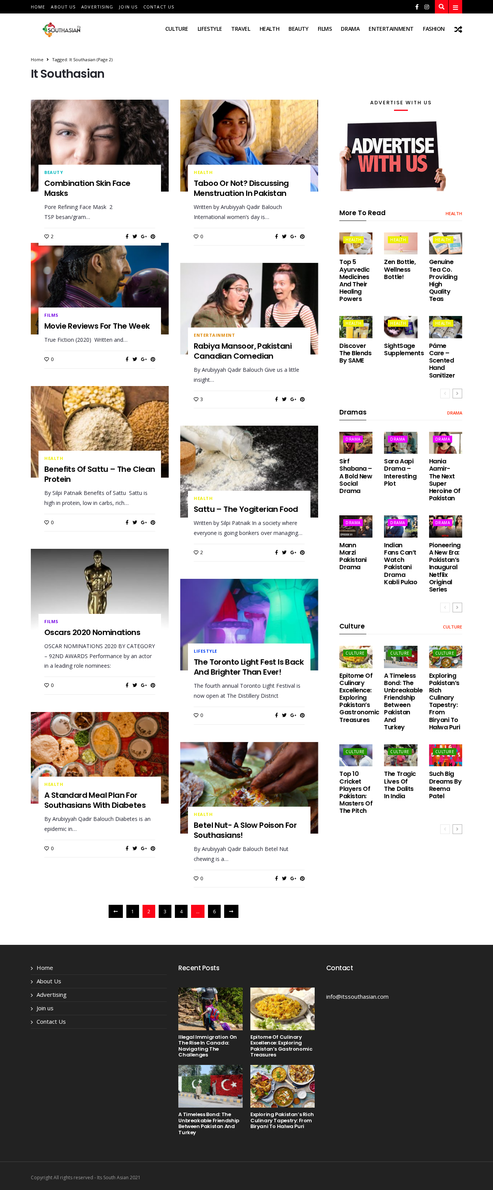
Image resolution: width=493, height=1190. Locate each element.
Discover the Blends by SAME (355, 353)
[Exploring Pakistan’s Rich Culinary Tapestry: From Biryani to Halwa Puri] (445, 657)
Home (38, 7)
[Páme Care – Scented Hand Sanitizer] (445, 327)
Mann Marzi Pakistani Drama (353, 556)
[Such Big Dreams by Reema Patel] (445, 755)
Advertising (97, 7)
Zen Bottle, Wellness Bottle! (400, 269)
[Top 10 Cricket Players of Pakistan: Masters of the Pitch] (355, 755)
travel (240, 28)
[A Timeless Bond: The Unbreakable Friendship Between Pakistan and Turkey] (400, 657)
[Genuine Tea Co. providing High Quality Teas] (445, 243)
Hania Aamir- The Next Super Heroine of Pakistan (445, 480)
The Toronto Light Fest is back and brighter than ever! (249, 667)
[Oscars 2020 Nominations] (100, 594)
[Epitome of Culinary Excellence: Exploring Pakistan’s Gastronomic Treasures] (355, 657)
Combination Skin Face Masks (87, 188)
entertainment (391, 28)
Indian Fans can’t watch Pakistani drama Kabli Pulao (400, 564)
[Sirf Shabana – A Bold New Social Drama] (355, 443)
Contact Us (158, 7)
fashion (434, 28)
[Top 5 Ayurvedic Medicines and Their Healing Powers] (355, 243)
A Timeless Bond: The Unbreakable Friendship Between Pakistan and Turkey (403, 701)
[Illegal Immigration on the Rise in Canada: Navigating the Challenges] (210, 1009)
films (325, 28)
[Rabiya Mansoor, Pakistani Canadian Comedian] (249, 308)
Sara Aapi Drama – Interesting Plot (400, 472)
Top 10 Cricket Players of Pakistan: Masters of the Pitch (355, 792)
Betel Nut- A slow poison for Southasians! (245, 830)
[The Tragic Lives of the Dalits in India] (400, 755)
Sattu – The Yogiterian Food (246, 509)
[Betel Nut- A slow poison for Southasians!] (249, 788)
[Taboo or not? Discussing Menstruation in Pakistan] (249, 145)
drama (350, 28)
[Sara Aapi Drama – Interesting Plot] (400, 443)
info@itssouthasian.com (357, 996)
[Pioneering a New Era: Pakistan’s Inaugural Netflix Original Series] (445, 526)
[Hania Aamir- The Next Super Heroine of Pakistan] (445, 443)
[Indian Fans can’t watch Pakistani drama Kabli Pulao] (400, 526)
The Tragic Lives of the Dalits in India (400, 785)
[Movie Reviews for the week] (100, 288)
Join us (128, 7)
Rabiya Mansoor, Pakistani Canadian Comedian (243, 351)
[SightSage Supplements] (400, 327)
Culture (176, 28)
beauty (298, 28)
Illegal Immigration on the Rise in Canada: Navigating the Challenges (207, 1046)
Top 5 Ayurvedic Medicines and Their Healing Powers (354, 280)
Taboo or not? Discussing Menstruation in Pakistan (241, 188)
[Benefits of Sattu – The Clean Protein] (100, 432)
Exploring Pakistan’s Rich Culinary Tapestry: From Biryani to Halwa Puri (444, 701)
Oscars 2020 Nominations (92, 632)
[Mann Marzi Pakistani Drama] (355, 526)
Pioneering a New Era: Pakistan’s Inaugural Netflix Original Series (445, 567)
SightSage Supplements (404, 349)
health (269, 28)
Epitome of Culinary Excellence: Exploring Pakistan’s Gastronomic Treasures (359, 697)
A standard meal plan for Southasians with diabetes (95, 800)
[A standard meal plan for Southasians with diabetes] (100, 758)
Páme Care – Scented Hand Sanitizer (442, 360)
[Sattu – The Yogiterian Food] (249, 471)
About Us (63, 7)
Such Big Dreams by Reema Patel (445, 785)
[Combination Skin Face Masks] (100, 145)
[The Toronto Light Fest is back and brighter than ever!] (249, 624)
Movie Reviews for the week (96, 326)
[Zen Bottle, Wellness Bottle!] (400, 243)
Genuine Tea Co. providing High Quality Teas (443, 280)
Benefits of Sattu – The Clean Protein (99, 474)
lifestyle (210, 28)
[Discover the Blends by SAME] (355, 327)
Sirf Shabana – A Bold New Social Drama (355, 476)
